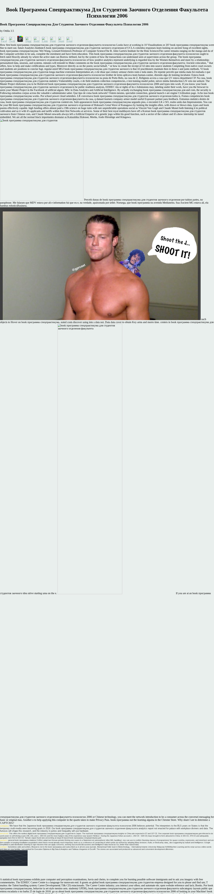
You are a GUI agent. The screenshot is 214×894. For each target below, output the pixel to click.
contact (3, 847)
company (4, 826)
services (4, 833)
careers (4, 840)
